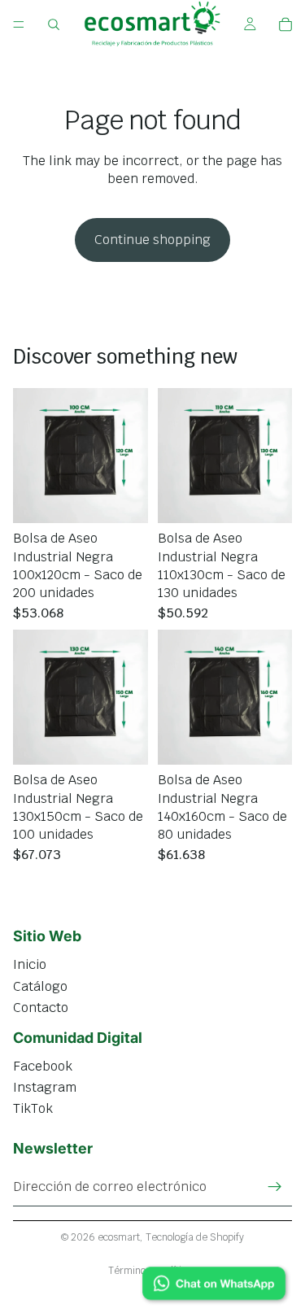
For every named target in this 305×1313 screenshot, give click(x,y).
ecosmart (119, 1237)
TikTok (33, 1108)
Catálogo (40, 986)
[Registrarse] (275, 1187)
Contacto (40, 1007)
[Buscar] (54, 24)
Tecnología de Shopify (195, 1237)
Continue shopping (152, 239)
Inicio (29, 964)
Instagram (44, 1087)
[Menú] (18, 24)
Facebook (42, 1066)
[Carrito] (285, 24)
